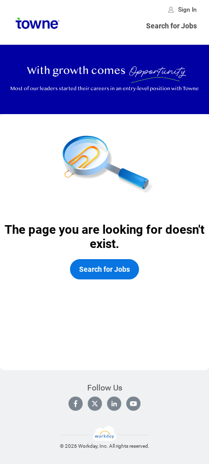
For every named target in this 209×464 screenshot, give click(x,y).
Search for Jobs (171, 26)
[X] (95, 404)
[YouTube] (133, 404)
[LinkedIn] (114, 404)
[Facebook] (75, 404)
